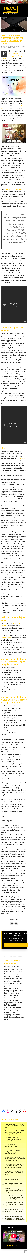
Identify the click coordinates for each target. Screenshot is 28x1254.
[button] (25, 9)
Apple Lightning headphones (14, 189)
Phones (5, 46)
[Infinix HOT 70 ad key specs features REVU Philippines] (14, 86)
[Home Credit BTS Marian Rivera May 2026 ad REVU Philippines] (14, 133)
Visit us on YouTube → (14, 1245)
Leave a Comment (10, 47)
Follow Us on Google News (15, 945)
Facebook (7, 963)
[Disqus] (14, 1043)
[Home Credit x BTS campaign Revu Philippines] (14, 1)
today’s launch (6, 638)
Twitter (14, 963)
